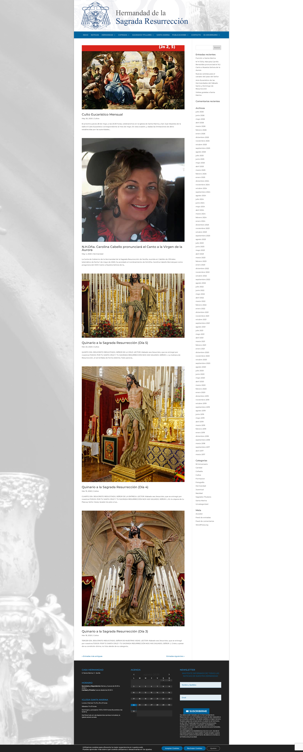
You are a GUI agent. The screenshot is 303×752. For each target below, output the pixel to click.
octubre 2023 (201, 232)
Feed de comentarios (205, 521)
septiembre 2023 (203, 236)
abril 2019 (200, 422)
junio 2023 (200, 246)
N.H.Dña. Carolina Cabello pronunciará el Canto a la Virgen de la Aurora (132, 248)
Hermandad (98, 254)
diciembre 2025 (202, 137)
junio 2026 (200, 115)
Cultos (96, 118)
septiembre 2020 (203, 363)
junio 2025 (200, 159)
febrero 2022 (201, 305)
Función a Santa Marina (206, 58)
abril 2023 (200, 254)
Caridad (199, 468)
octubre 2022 (201, 276)
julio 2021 (199, 330)
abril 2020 (200, 381)
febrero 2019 (201, 429)
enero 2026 (200, 134)
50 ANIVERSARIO (210, 35)
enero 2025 (200, 177)
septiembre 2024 (203, 192)
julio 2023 (200, 243)
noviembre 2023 (202, 228)
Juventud (200, 490)
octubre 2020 (201, 360)
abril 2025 (200, 166)
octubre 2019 (201, 403)
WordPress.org (202, 525)
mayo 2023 (200, 250)
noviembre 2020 (203, 356)
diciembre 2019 (202, 396)
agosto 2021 (200, 327)
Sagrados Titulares (203, 497)
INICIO (85, 35)
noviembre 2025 (202, 141)
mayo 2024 (200, 206)
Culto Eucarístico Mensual (102, 114)
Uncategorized (202, 504)
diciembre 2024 (202, 181)
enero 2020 (200, 392)
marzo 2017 (200, 454)
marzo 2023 (200, 258)
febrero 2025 (201, 174)
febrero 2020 (201, 389)
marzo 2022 (200, 301)
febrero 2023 (201, 261)
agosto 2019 (201, 411)
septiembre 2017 (203, 447)
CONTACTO (196, 35)
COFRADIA (122, 35)
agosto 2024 (201, 195)
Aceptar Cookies (172, 748)
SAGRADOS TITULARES (142, 35)
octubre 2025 (201, 144)
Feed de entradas (203, 517)
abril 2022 (200, 298)
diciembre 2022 (202, 268)
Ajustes (213, 748)
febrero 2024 (201, 217)
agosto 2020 (201, 367)
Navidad (199, 493)
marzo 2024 (200, 214)
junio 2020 (200, 374)
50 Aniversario (202, 464)
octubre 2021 (201, 319)
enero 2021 (200, 349)
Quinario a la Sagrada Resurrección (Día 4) (115, 487)
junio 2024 (200, 203)
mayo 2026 (200, 119)
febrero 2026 (201, 130)
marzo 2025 (200, 170)
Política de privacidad (189, 737)
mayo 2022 (200, 294)
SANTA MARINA (163, 35)
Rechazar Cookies (194, 748)
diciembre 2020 (202, 352)
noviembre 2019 (202, 400)
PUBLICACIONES (179, 35)
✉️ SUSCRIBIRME (196, 711)
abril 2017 (199, 451)
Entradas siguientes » (175, 656)
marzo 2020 (200, 385)
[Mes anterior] (134, 674)
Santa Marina (201, 501)
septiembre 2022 (203, 279)
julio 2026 (200, 112)
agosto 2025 (201, 152)
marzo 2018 (200, 443)
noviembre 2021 (202, 316)
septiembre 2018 (203, 440)
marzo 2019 (200, 425)
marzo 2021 (200, 341)
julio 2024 (200, 199)
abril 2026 (200, 123)
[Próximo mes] (169, 674)
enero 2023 (200, 265)
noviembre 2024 (203, 185)
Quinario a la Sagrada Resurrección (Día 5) (115, 343)
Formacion (200, 479)
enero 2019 (200, 432)
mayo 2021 (200, 334)
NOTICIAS (95, 35)
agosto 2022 (201, 283)
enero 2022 (200, 309)
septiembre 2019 (203, 407)
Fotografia (200, 482)
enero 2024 (200, 221)
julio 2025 (200, 155)
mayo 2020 (200, 378)
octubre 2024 (201, 188)
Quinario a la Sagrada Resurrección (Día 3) (115, 631)
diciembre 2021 (202, 312)
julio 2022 (200, 287)
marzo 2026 (200, 126)
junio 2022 (200, 290)
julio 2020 (200, 371)
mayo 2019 (200, 418)
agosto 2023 (201, 239)
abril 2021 (199, 338)
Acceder (199, 514)
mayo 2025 (200, 163)
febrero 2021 (201, 345)
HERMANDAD (107, 35)
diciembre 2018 (202, 436)
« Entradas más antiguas (92, 656)
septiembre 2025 (203, 148)
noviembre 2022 (202, 272)
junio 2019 (200, 414)
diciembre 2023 (202, 225)
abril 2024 (200, 210)
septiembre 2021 (203, 323)
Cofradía (199, 471)
